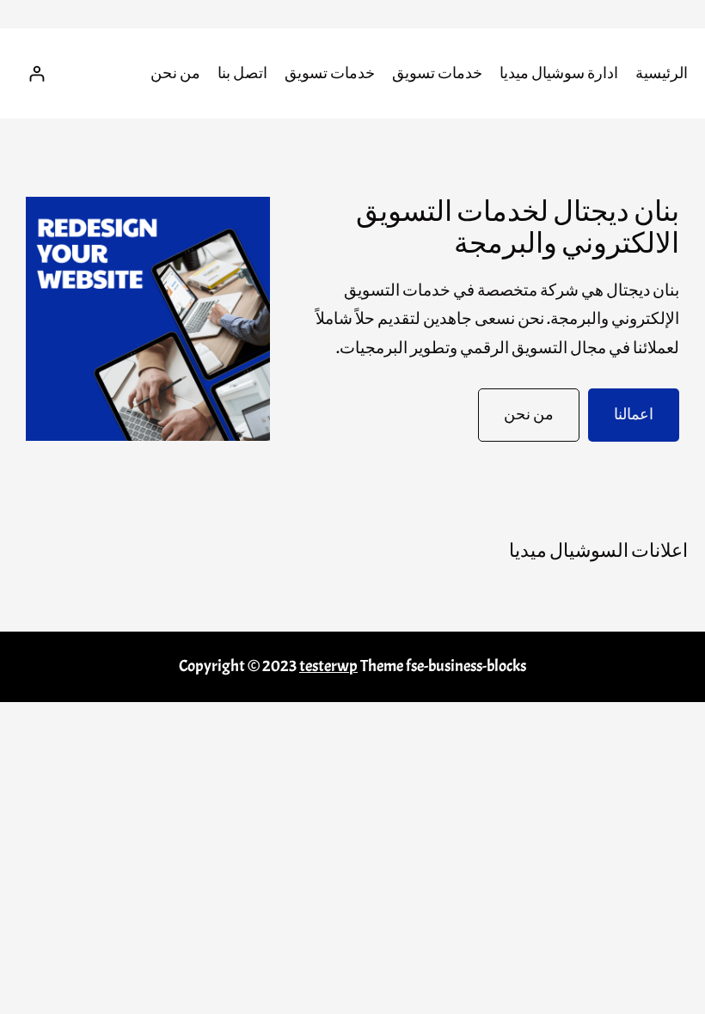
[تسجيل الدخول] (36, 73)
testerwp (328, 666)
